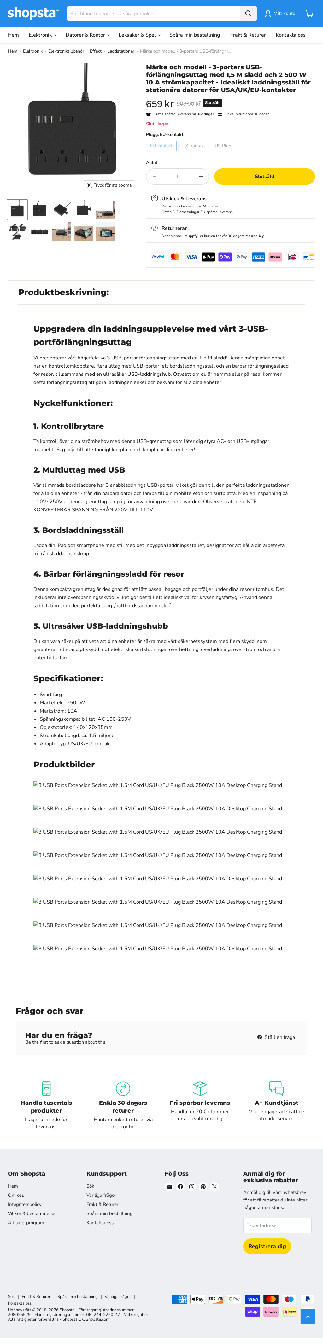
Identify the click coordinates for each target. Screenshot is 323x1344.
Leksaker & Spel (138, 35)
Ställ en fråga (279, 1037)
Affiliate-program (26, 1222)
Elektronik (41, 35)
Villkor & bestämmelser (32, 1213)
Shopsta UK (73, 1319)
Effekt (96, 51)
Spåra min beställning (194, 35)
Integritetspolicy (25, 1204)
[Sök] (248, 13)
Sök (90, 1186)
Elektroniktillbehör (66, 51)
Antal (151, 162)
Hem (13, 35)
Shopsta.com (97, 1319)
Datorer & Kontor (86, 35)
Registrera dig (267, 1246)
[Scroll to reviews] (230, 97)
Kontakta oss (291, 35)
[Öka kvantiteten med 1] (201, 176)
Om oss (16, 1195)
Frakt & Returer (248, 35)
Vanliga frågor (101, 1195)
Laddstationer (120, 51)
